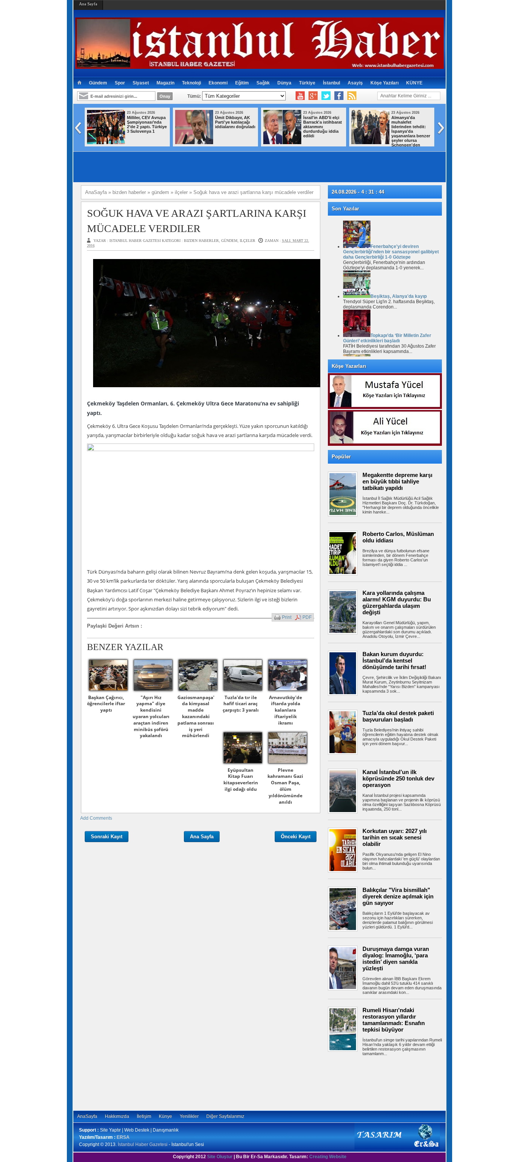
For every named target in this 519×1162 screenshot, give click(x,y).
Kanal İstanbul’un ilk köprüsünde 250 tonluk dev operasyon (398, 778)
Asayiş (355, 83)
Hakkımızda (117, 1116)
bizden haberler (201, 240)
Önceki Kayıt (295, 836)
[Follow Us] (326, 95)
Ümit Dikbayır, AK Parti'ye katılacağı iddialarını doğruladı (235, 122)
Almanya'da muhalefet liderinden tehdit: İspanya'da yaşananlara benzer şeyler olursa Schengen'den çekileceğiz (390, 133)
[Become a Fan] (338, 95)
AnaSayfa (87, 1116)
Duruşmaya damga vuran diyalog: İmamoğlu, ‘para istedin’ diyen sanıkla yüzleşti (395, 958)
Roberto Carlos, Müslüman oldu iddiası (398, 537)
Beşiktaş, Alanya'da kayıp (398, 296)
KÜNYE (414, 83)
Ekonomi (218, 83)
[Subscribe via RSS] (351, 95)
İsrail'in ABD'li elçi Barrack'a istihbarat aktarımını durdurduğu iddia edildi (322, 126)
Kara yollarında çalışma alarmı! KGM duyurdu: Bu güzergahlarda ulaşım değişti (396, 602)
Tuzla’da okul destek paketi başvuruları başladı (398, 716)
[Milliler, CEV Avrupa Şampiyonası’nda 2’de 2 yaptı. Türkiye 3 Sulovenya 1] (106, 142)
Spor (120, 83)
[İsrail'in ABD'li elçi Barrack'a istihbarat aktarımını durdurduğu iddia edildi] (282, 142)
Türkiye (307, 83)
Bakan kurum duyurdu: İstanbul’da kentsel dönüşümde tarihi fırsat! (394, 660)
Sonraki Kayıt (106, 836)
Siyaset (141, 83)
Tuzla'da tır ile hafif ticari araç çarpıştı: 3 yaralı (241, 704)
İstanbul (331, 83)
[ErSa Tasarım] (397, 1148)
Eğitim (242, 83)
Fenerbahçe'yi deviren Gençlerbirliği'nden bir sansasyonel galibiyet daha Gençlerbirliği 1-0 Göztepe (391, 252)
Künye (165, 1116)
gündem (229, 240)
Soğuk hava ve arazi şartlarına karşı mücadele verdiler (196, 220)
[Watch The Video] (300, 95)
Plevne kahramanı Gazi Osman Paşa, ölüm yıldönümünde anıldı (285, 786)
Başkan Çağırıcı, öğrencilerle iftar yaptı (106, 704)
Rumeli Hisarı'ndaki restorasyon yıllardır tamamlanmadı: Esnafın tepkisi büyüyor (393, 1020)
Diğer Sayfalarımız (225, 1116)
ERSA (123, 1137)
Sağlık (263, 83)
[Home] (79, 83)
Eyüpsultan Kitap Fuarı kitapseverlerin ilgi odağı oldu (240, 779)
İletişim (144, 1116)
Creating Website (328, 1156)
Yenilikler (189, 1116)
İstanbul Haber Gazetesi (143, 1144)
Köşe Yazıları (384, 83)
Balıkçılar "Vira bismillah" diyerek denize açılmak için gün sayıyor (398, 896)
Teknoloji (191, 83)
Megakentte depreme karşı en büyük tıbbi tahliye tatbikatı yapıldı (397, 481)
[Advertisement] (388, 1082)
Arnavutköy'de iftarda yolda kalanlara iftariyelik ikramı (285, 710)
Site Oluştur (220, 1156)
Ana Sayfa (88, 4)
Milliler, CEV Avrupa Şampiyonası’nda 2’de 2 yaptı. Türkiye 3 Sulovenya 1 (147, 124)
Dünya (284, 83)
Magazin (165, 83)
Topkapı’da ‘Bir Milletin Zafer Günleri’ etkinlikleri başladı (387, 338)
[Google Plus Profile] (313, 95)
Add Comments (96, 818)
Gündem (98, 83)
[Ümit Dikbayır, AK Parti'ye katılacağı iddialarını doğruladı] (194, 142)
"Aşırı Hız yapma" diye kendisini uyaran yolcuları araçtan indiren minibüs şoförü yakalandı (151, 716)
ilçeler (247, 240)
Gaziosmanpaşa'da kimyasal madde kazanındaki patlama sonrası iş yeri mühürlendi (195, 716)
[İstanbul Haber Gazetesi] (259, 65)
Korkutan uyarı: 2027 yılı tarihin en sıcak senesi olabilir (394, 837)
